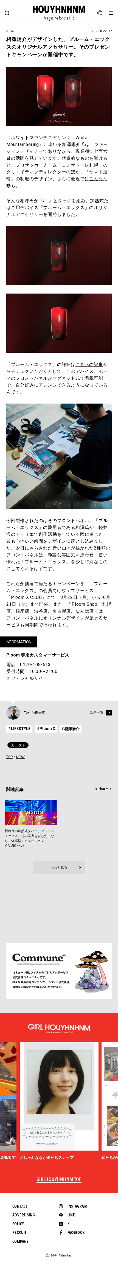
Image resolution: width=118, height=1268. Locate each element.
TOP (9, 757)
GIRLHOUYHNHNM (59, 1179)
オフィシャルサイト (27, 678)
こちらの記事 (89, 364)
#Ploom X (46, 728)
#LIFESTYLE (19, 728)
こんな (96, 178)
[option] (59, 1101)
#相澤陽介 (70, 728)
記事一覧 (96, 713)
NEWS (20, 757)
